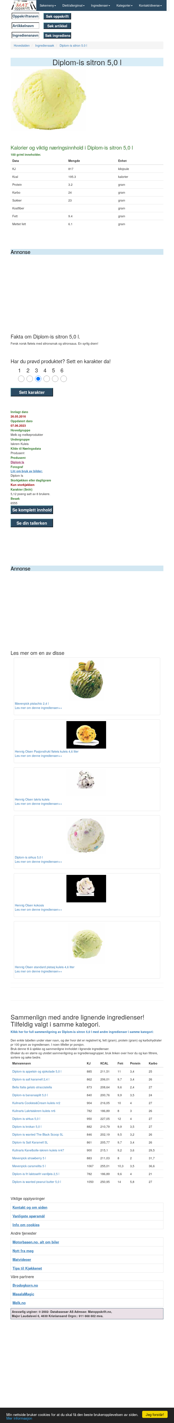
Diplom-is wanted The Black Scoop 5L (37, 1134)
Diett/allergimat (72, 5)
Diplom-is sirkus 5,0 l (26, 1118)
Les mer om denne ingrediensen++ (38, 708)
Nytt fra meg (23, 1250)
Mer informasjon (19, 1418)
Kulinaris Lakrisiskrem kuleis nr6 (33, 1111)
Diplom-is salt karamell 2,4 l (30, 1079)
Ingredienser (99, 5)
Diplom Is (17, 462)
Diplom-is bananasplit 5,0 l (30, 1095)
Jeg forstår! (155, 1414)
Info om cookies (26, 1224)
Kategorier (123, 5)
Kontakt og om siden (30, 1207)
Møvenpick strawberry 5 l (29, 1158)
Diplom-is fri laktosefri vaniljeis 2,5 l (35, 1174)
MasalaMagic (23, 1293)
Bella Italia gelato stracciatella (32, 1087)
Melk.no (19, 1302)
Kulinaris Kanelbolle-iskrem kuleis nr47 (38, 1150)
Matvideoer (22, 1259)
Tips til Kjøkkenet (27, 1268)
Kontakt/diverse (149, 5)
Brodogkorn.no (25, 1285)
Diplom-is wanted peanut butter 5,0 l (36, 1182)
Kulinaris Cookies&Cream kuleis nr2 (36, 1103)
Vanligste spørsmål (29, 1215)
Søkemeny (47, 5)
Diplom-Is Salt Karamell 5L (30, 1142)
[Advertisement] (87, 287)
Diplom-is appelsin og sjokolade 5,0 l (36, 1071)
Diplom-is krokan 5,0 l (26, 1126)
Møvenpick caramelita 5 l (29, 1166)
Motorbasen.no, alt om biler (36, 1241)
